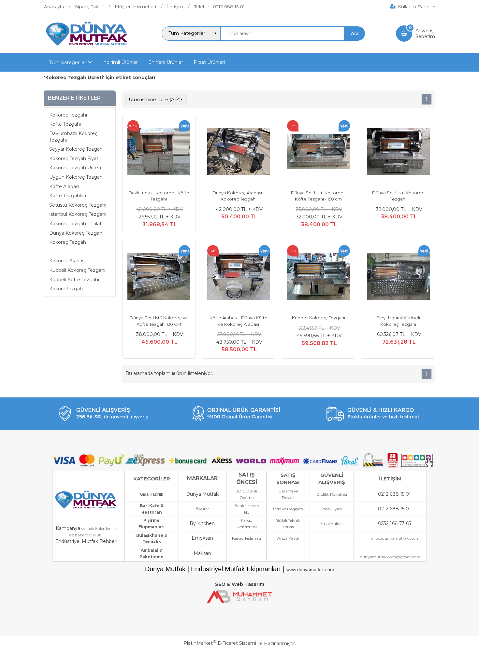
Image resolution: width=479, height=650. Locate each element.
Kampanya (68, 528)
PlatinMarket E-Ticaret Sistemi (219, 643)
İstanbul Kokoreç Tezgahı (77, 214)
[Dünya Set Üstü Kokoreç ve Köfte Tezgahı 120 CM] (158, 277)
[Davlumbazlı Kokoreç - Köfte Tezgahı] (158, 152)
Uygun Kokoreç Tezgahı (76, 177)
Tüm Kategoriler (67, 62)
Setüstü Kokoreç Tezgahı (77, 205)
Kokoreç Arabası (67, 261)
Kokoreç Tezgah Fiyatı (74, 158)
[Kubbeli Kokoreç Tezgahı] (318, 277)
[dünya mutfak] (87, 47)
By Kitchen (202, 523)
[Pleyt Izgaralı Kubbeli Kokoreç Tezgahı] (398, 277)
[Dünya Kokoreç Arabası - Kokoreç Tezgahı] (238, 152)
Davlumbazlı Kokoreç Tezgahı (73, 137)
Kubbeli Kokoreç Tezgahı (77, 270)
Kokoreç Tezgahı (68, 115)
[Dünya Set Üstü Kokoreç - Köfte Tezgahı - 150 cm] (318, 152)
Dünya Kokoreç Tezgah (75, 233)
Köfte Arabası (64, 186)
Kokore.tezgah (66, 289)
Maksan (202, 553)
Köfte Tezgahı (65, 124)
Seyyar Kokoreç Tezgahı (76, 149)
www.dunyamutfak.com (310, 569)
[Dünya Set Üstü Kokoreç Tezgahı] (398, 152)
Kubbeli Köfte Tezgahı (74, 279)
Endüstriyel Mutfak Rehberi (86, 541)
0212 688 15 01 (394, 494)
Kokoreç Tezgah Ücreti (75, 168)
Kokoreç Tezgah (67, 242)
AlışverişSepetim (425, 33)
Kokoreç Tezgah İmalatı (76, 224)
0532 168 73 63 (394, 523)
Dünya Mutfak (202, 494)
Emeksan (202, 538)
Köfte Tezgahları (67, 196)
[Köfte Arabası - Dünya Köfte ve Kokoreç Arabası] (238, 277)
